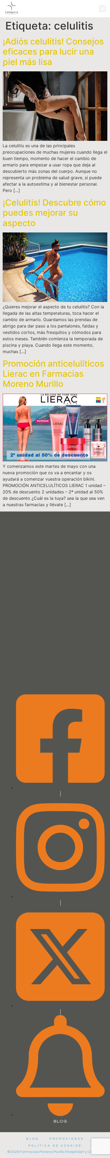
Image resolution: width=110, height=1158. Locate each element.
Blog (32, 1138)
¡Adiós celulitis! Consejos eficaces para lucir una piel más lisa (53, 51)
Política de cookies (55, 1145)
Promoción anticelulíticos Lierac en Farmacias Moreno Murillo (53, 373)
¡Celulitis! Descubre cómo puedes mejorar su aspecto (54, 212)
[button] (102, 8)
